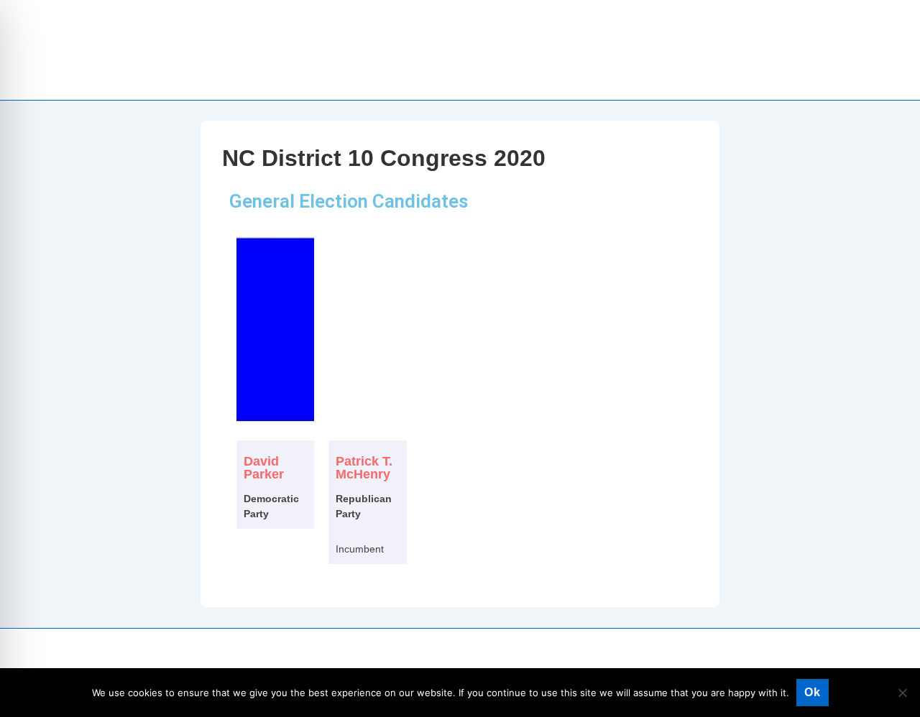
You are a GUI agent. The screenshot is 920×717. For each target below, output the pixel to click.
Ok (812, 692)
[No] (902, 692)
